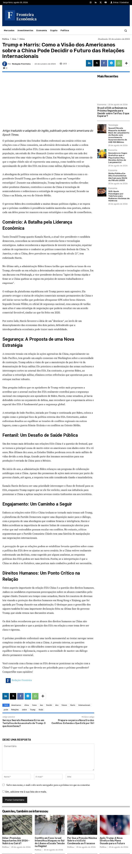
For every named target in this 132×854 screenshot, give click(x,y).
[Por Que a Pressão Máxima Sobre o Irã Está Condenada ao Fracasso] (82, 825)
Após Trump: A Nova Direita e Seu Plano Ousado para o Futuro (112, 841)
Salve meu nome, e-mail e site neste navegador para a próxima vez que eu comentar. (48, 784)
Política (5, 39)
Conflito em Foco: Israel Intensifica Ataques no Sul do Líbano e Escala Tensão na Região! (50, 842)
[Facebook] (104, 63)
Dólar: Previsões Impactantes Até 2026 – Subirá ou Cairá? (15, 841)
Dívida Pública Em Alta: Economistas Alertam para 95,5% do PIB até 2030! (117, 176)
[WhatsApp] (119, 63)
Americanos (16, 705)
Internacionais (84, 705)
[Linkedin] (95, 2)
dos (56, 705)
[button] (126, 30)
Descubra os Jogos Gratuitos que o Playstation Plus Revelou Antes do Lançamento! (117, 158)
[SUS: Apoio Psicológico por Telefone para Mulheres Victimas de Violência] (101, 191)
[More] (126, 63)
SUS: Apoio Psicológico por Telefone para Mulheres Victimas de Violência (119, 196)
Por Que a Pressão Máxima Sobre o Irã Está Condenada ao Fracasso (82, 841)
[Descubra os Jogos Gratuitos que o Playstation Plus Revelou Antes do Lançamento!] (101, 153)
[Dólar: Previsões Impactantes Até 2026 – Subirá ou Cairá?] (17, 825)
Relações (15, 709)
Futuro (64, 705)
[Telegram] (111, 63)
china (26, 705)
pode (6, 709)
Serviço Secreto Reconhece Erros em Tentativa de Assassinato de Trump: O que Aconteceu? (24, 723)
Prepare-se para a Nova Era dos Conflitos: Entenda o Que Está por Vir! (73, 722)
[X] (100, 2)
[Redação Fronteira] (5, 63)
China (22, 39)
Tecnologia (113, 125)
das (41, 705)
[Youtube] (105, 2)
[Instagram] (90, 2)
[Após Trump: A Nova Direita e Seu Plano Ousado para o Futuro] (115, 825)
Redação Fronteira (21, 64)
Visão (41, 709)
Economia (101, 104)
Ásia (14, 39)
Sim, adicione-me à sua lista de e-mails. (26, 791)
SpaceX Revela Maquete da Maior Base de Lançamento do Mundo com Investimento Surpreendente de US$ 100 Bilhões (118, 135)
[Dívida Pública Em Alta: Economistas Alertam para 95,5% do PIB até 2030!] (101, 174)
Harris (72, 705)
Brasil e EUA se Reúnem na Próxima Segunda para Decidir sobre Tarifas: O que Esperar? (113, 112)
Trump (32, 709)
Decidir (49, 705)
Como (34, 705)
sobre (24, 709)
